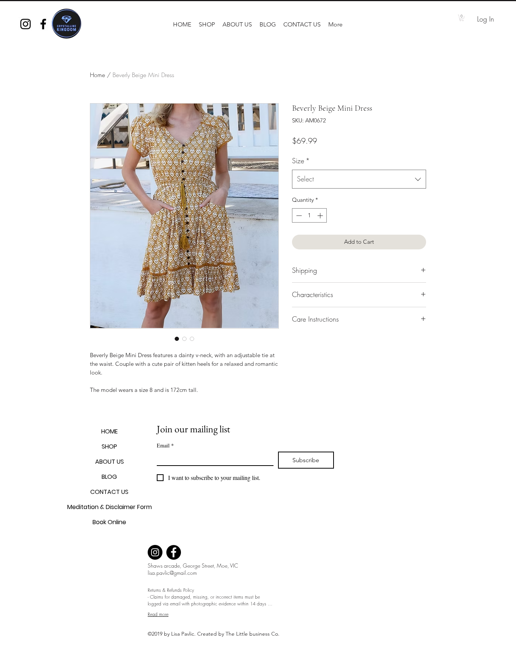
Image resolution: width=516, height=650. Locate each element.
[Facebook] (173, 552)
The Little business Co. (253, 633)
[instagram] (25, 24)
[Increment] (321, 216)
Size (301, 160)
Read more (158, 614)
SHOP (109, 446)
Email (165, 445)
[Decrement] (298, 216)
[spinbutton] (309, 216)
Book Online (109, 522)
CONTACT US (109, 492)
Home (97, 75)
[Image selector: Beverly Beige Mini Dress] (177, 338)
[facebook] (43, 24)
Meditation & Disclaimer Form (109, 507)
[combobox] (359, 179)
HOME (109, 431)
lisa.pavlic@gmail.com (172, 572)
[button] (207, 24)
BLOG (109, 476)
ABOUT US (109, 461)
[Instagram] (155, 552)
